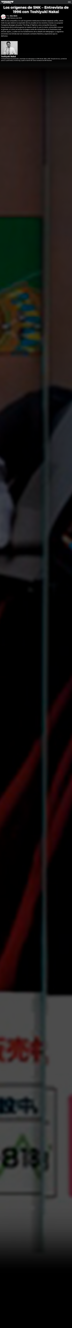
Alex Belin (13, 16)
